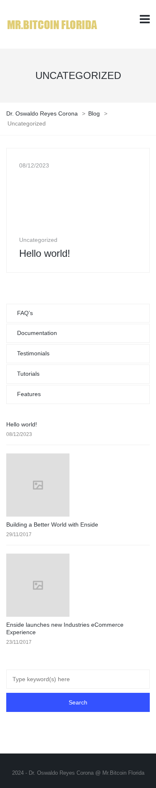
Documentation (37, 333)
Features (29, 394)
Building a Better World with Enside (52, 524)
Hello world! (21, 424)
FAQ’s (25, 313)
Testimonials (33, 353)
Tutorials (28, 373)
